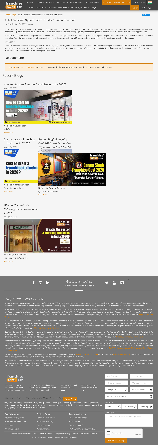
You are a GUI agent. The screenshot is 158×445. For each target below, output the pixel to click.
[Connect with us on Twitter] (106, 283)
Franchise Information (78, 418)
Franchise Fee (74, 421)
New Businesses (76, 2)
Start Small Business (77, 414)
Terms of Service (45, 434)
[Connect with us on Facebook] (33, 283)
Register (134, 8)
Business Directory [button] (44, 2)
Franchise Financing (45, 421)
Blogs (94, 7)
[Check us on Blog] (122, 283)
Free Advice (9, 425)
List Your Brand (139, 2)
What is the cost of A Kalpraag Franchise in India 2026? (20, 209)
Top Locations (62, 2)
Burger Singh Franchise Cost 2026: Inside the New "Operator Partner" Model (54, 143)
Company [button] (29, 2)
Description (110, 412)
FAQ (35, 434)
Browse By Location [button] (79, 7)
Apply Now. (70, 399)
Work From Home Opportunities (82, 429)
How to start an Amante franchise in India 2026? (35, 84)
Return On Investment (46, 418)
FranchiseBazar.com (28, 67)
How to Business (12, 414)
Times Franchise (43, 429)
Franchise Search (76, 425)
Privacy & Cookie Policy (62, 434)
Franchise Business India (15, 421)
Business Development (14, 418)
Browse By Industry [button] (37, 7)
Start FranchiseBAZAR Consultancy (116, 2)
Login (143, 7)
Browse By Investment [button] (58, 7)
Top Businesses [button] (92, 2)
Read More (8, 132)
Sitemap (94, 434)
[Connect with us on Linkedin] (47, 283)
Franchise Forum (12, 429)
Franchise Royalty (44, 425)
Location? (109, 402)
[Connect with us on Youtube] (114, 283)
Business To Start (44, 414)
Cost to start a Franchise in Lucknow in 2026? (19, 141)
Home (7, 15)
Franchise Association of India (21, 434)
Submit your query (116, 440)
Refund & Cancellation (80, 434)
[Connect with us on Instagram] (40, 283)
